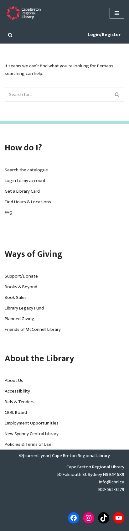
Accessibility (17, 391)
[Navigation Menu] (117, 13)
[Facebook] (73, 517)
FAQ (9, 212)
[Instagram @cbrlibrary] (88, 517)
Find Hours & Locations (28, 202)
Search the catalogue (26, 170)
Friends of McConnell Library (33, 329)
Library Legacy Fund (24, 308)
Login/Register (104, 35)
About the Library (39, 358)
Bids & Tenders (19, 402)
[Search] (10, 35)
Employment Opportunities (32, 423)
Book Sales (16, 297)
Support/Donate (21, 276)
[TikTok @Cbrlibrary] (103, 517)
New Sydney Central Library (32, 434)
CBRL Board (16, 412)
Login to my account (25, 181)
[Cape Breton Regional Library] (23, 13)
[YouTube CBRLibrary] (118, 517)
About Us (14, 380)
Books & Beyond (21, 287)
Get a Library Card (22, 191)
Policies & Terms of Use (28, 444)
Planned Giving (19, 319)
